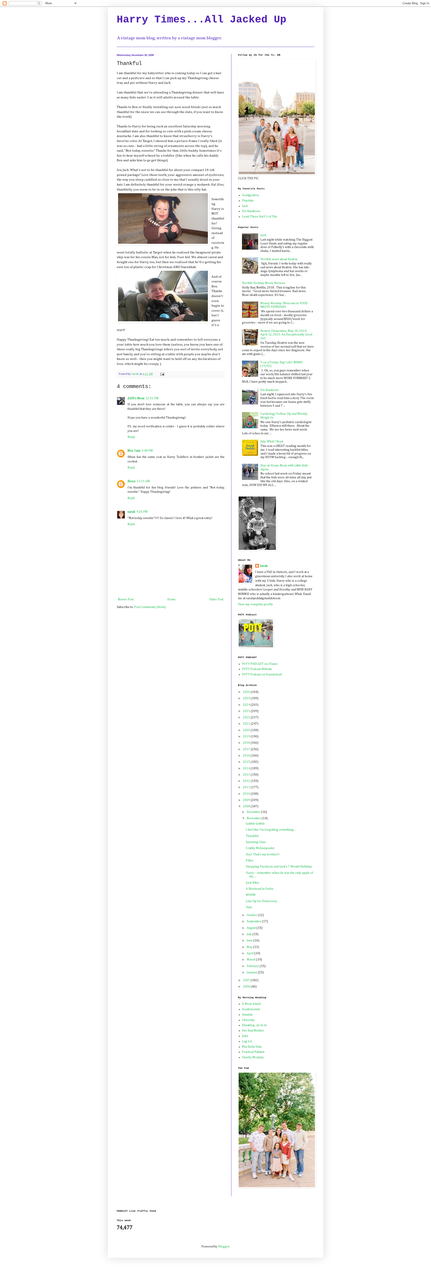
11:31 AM (143, 481)
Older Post (216, 599)
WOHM (250, 895)
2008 (247, 806)
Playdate (248, 200)
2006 (247, 986)
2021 (247, 723)
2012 (247, 781)
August (252, 928)
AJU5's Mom (136, 398)
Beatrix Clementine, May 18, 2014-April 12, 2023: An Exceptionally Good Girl (286, 334)
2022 (247, 717)
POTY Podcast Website (257, 669)
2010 (247, 793)
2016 (247, 755)
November (254, 818)
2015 (247, 761)
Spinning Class (256, 842)
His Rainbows (251, 211)
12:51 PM (152, 398)
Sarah (264, 566)
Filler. (249, 860)
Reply (131, 437)
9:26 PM (142, 511)
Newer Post (126, 599)
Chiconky (248, 1020)
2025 (247, 698)
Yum (249, 907)
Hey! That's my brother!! (262, 854)
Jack (245, 206)
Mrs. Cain (134, 450)
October (252, 915)
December (254, 812)
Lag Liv (247, 1041)
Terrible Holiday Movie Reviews (263, 283)
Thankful (252, 836)
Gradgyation (250, 195)
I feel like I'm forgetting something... (271, 829)
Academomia (251, 1009)
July (250, 934)
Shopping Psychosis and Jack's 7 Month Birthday (279, 866)
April (250, 953)
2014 (247, 768)
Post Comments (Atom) (150, 607)
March (251, 959)
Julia (245, 1036)
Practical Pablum (253, 1052)
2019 (247, 736)
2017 (247, 749)
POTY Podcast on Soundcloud (262, 674)
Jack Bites (252, 882)
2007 (247, 980)
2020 (247, 730)
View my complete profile (255, 604)
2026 (247, 692)
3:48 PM (147, 450)
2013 (247, 774)
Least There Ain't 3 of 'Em (259, 216)
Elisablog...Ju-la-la (254, 1025)
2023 (247, 711)
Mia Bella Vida (252, 1046)
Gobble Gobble (255, 823)
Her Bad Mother (253, 1030)
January (252, 972)
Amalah (247, 1014)
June (250, 940)
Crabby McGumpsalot (260, 848)
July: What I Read (271, 441)
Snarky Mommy (253, 1057)
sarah (131, 511)
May (250, 947)
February (253, 966)
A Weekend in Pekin (259, 888)
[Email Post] (162, 374)
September (254, 921)
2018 (247, 742)
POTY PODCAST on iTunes (260, 664)
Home (171, 599)
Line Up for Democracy (261, 901)
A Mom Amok (251, 1003)
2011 (247, 787)
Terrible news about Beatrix (279, 259)
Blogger (223, 1246)
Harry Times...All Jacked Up (201, 20)
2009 (247, 800)
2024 (247, 704)
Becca (131, 481)
